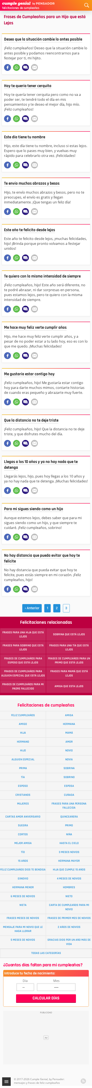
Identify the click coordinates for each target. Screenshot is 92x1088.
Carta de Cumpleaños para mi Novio (69, 907)
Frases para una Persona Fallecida (69, 806)
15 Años (23, 861)
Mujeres (23, 804)
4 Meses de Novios (69, 879)
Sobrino (69, 777)
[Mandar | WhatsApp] (16, 67)
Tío (23, 852)
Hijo (23, 750)
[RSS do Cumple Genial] (83, 1081)
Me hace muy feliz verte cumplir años (35, 327)
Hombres (69, 887)
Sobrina (69, 768)
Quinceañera (69, 817)
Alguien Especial (23, 759)
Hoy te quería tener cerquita (27, 86)
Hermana (69, 724)
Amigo (23, 724)
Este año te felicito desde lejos (29, 230)
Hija (23, 733)
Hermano (23, 742)
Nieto (69, 896)
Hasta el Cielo (69, 843)
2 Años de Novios (69, 927)
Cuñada (69, 795)
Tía (23, 777)
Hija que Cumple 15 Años (69, 870)
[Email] (34, 67)
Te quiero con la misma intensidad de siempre (42, 276)
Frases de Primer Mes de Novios (69, 918)
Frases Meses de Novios (23, 918)
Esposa (69, 786)
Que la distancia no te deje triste (31, 420)
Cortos (23, 834)
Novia (69, 759)
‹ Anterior (32, 608)
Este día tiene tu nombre (24, 137)
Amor (69, 742)
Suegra (23, 825)
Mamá (69, 733)
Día (25, 980)
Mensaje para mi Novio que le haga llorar (23, 929)
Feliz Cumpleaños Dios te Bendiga (23, 870)
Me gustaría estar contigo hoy (29, 374)
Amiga (69, 715)
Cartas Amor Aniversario (22, 817)
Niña (69, 834)
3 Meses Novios (69, 852)
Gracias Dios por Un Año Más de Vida (69, 942)
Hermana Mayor (69, 861)
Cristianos (22, 795)
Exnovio (23, 879)
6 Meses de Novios (23, 896)
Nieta (23, 905)
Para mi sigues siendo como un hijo (33, 509)
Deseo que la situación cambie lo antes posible (43, 39)
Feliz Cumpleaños (23, 715)
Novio (69, 750)
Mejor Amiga (23, 843)
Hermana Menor (23, 887)
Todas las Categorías (46, 953)
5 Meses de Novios (23, 940)
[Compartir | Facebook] (7, 67)
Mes (56, 980)
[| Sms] (25, 67)
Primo (69, 825)
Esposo (23, 786)
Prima (23, 768)
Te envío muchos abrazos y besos (31, 183)
